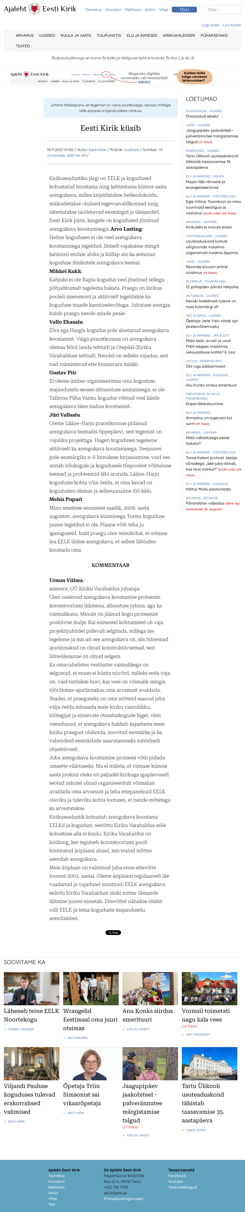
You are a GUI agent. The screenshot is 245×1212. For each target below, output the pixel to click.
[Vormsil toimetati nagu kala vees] (209, 1003)
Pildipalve (194, 281)
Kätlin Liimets (138, 1029)
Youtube (175, 1181)
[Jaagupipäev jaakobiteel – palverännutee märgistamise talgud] (150, 1078)
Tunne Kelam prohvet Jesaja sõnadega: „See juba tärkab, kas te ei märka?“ (211, 463)
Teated (23, 45)
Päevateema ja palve (203, 394)
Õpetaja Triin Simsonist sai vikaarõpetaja (82, 1095)
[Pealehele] (34, 13)
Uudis (191, 125)
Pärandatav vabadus (205, 503)
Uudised (47, 35)
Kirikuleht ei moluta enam (209, 227)
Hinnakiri (113, 9)
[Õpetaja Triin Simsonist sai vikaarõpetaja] (91, 1078)
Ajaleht (15, 8)
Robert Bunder (21, 1029)
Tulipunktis (109, 35)
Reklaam (133, 9)
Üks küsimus (196, 315)
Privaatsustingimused (123, 1198)
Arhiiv (150, 9)
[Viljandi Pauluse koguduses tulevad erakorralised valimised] (31, 1078)
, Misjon (217, 176)
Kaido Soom (196, 1130)
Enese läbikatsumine (204, 403)
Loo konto (232, 24)
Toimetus (93, 9)
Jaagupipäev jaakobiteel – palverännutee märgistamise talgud (212, 136)
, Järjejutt (220, 335)
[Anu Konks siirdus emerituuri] (150, 1003)
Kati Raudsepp (197, 1034)
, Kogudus (220, 375)
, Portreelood (223, 196)
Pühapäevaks (214, 35)
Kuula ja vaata (76, 35)
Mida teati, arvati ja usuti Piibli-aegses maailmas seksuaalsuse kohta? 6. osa (210, 346)
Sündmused (195, 150)
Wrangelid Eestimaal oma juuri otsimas (90, 1020)
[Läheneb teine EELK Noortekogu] (31, 1003)
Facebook (177, 1175)
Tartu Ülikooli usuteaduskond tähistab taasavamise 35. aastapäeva (212, 161)
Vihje (163, 9)
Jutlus (192, 361)
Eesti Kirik (59, 8)
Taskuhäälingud (182, 1187)
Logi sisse (210, 24)
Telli (51, 1204)
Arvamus (24, 35)
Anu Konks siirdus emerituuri (211, 385)
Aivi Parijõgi (78, 1038)
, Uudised (214, 111)
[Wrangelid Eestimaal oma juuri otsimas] (91, 1003)
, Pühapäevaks (214, 281)
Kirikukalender (179, 35)
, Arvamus (209, 498)
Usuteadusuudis (199, 236)
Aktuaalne (195, 296)
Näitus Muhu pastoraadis (208, 489)
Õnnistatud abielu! (202, 116)
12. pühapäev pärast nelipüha (212, 286)
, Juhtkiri (209, 222)
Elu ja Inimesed (142, 35)
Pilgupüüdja (196, 111)
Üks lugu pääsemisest (205, 366)
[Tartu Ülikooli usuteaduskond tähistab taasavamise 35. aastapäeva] (209, 1078)
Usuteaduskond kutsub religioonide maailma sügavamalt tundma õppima (212, 247)
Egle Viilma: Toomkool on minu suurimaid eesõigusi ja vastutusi (213, 207)
